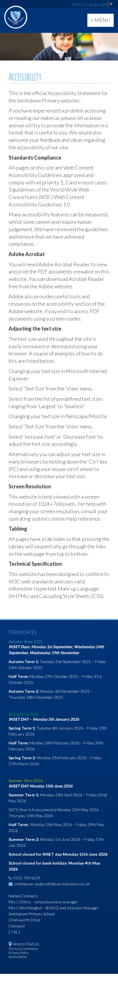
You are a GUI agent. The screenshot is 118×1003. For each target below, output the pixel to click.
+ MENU (102, 22)
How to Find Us (26, 943)
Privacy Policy (19, 952)
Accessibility (18, 956)
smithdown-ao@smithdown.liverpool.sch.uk (52, 883)
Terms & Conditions (23, 948)
